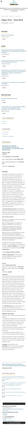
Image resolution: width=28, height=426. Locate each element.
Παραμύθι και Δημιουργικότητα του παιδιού (12, 395)
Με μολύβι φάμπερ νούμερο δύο (9, 98)
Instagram (5, 414)
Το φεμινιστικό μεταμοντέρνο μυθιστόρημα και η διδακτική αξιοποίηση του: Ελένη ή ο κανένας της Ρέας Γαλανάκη (13, 378)
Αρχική (2, 16)
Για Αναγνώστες (5, 132)
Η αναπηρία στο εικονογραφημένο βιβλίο (11, 388)
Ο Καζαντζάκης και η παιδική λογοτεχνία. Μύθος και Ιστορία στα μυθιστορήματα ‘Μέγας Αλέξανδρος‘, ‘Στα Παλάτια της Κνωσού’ (13, 108)
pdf (4, 39)
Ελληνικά (4, 121)
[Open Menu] (1, 1)
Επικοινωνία (5, 410)
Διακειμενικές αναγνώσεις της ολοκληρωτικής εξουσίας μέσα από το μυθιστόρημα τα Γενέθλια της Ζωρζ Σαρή (14, 51)
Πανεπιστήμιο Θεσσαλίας (15, 422)
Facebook (5, 413)
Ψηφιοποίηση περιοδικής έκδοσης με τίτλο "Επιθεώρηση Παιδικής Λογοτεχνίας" (14, 364)
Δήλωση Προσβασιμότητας (9, 420)
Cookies (4, 419)
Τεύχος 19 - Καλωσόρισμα (7, 35)
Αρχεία (6, 16)
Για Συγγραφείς (5, 134)
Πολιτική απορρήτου (7, 418)
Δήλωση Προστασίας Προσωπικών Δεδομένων (13, 409)
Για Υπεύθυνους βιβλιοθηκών (8, 136)
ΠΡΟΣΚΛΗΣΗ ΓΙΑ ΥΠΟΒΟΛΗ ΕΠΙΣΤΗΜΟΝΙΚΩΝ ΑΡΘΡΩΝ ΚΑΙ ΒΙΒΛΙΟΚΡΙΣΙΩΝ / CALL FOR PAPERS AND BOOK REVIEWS (13, 148)
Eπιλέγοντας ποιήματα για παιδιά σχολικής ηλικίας (13, 392)
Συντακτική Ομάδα (7, 407)
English (3, 123)
